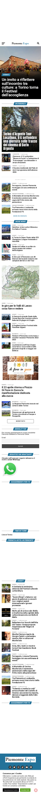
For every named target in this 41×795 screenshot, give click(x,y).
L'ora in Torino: (7, 535)
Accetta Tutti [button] (25, 790)
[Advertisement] (20, 20)
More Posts (20, 421)
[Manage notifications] (36, 790)
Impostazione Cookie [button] (11, 790)
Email (4, 437)
